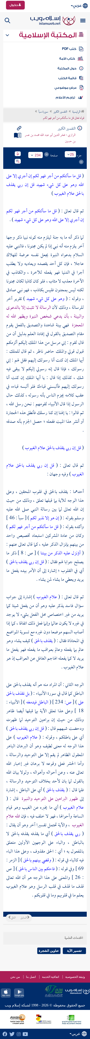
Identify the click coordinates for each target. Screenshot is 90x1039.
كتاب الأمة (67, 58)
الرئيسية (76, 112)
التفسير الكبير (60, 112)
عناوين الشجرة (49, 951)
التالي (13, 918)
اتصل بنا (31, 977)
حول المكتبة (67, 68)
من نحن (15, 977)
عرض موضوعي (65, 87)
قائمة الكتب (67, 78)
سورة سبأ (43, 112)
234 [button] (38, 155)
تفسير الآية (74, 951)
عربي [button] (77, 6)
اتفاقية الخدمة (50, 977)
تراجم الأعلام (65, 97)
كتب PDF (69, 49)
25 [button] (72, 154)
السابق (23, 918)
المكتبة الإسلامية (48, 35)
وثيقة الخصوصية (75, 977)
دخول (14, 5)
